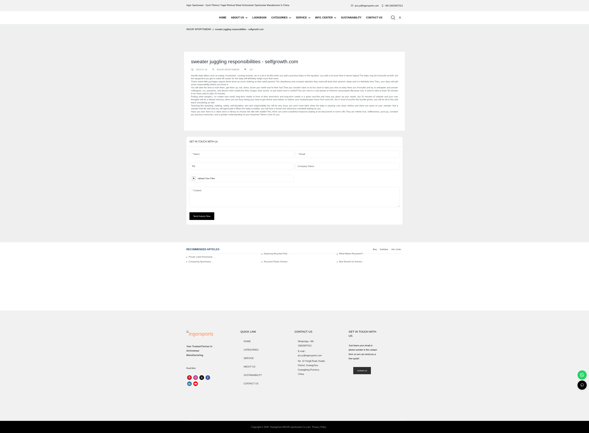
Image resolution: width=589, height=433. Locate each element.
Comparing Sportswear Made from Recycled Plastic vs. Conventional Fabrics (202, 261)
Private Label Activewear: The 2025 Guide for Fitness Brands (203, 257)
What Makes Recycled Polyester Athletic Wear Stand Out (352, 253)
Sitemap (333, 427)
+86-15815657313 (394, 5)
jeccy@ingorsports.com (367, 5)
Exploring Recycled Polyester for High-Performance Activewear (277, 253)
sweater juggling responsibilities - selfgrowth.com (239, 29)
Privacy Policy (319, 427)
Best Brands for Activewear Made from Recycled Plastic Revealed (352, 261)
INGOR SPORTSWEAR (198, 29)
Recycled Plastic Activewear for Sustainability (277, 261)
